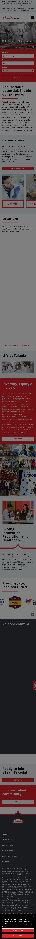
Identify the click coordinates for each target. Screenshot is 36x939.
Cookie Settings (18, 930)
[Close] (34, 917)
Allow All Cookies (18, 935)
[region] (18, 926)
